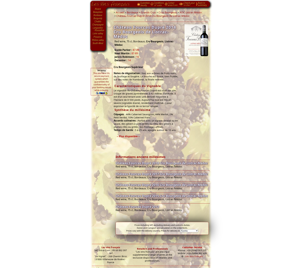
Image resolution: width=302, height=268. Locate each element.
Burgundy (98, 18)
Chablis (98, 21)
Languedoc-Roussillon (98, 29)
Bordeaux (98, 15)
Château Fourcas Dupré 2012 (137, 207)
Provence (98, 37)
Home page (112, 3)
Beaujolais (98, 12)
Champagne (98, 24)
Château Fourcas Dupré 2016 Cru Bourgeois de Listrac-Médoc (162, 185)
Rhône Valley (98, 40)
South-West (98, 43)
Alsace (98, 9)
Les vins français (110, 247)
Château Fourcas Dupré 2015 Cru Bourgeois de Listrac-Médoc (162, 196)
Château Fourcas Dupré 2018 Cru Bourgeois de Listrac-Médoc (162, 163)
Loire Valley (98, 33)
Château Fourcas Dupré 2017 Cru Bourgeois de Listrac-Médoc (162, 174)
